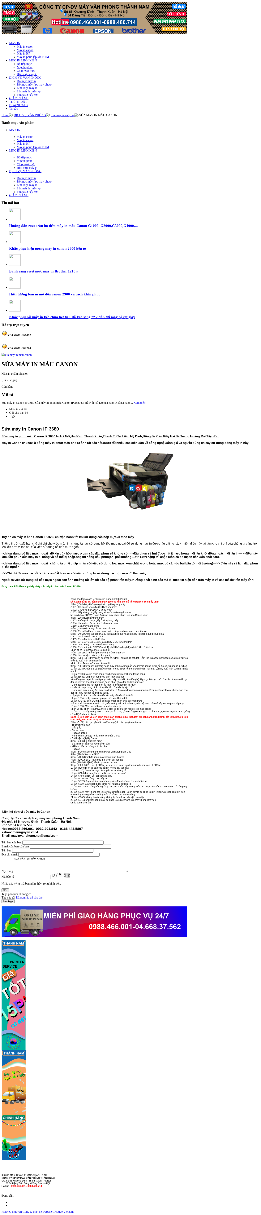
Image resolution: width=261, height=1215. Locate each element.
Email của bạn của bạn (15, 846)
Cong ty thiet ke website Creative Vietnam (48, 1211)
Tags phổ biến (10, 894)
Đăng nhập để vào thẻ (29, 897)
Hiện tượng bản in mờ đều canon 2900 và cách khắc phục (54, 294)
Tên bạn (6, 850)
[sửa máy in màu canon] (17, 354)
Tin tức (13, 108)
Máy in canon (25, 50)
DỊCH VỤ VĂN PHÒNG (25, 77)
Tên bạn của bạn (12, 842)
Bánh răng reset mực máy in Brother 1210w (43, 271)
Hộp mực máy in (27, 74)
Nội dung (7, 871)
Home (5, 115)
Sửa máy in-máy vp (29, 91)
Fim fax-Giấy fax (27, 94)
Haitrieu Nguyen (12, 1211)
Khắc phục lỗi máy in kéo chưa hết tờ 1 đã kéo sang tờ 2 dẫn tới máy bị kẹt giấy (72, 317)
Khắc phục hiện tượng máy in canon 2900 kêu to (47, 248)
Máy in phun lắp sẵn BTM (33, 57)
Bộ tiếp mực (24, 63)
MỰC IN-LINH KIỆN (23, 60)
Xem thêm (142, 402)
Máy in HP (23, 53)
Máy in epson (25, 46)
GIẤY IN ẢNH (18, 98)
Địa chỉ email (10, 854)
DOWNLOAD (18, 105)
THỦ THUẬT (18, 101)
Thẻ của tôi (9, 897)
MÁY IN (14, 43)
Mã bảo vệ (8, 876)
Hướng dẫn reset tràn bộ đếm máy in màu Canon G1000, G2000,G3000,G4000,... (73, 226)
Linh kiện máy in (27, 88)
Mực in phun (24, 67)
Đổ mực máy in (26, 81)
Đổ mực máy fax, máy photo (34, 84)
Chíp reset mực (26, 70)
